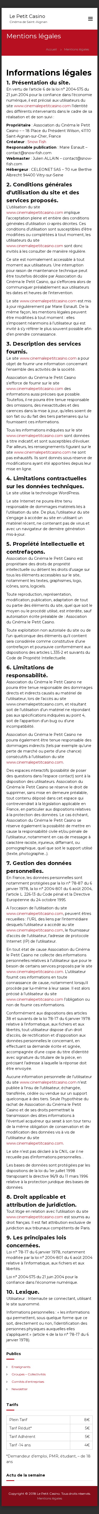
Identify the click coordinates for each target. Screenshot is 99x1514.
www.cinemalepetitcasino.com (42, 106)
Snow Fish (36, 141)
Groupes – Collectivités (29, 1374)
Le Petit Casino (27, 16)
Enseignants (21, 1367)
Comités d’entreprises (28, 1382)
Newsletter (20, 1389)
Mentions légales (49, 1498)
